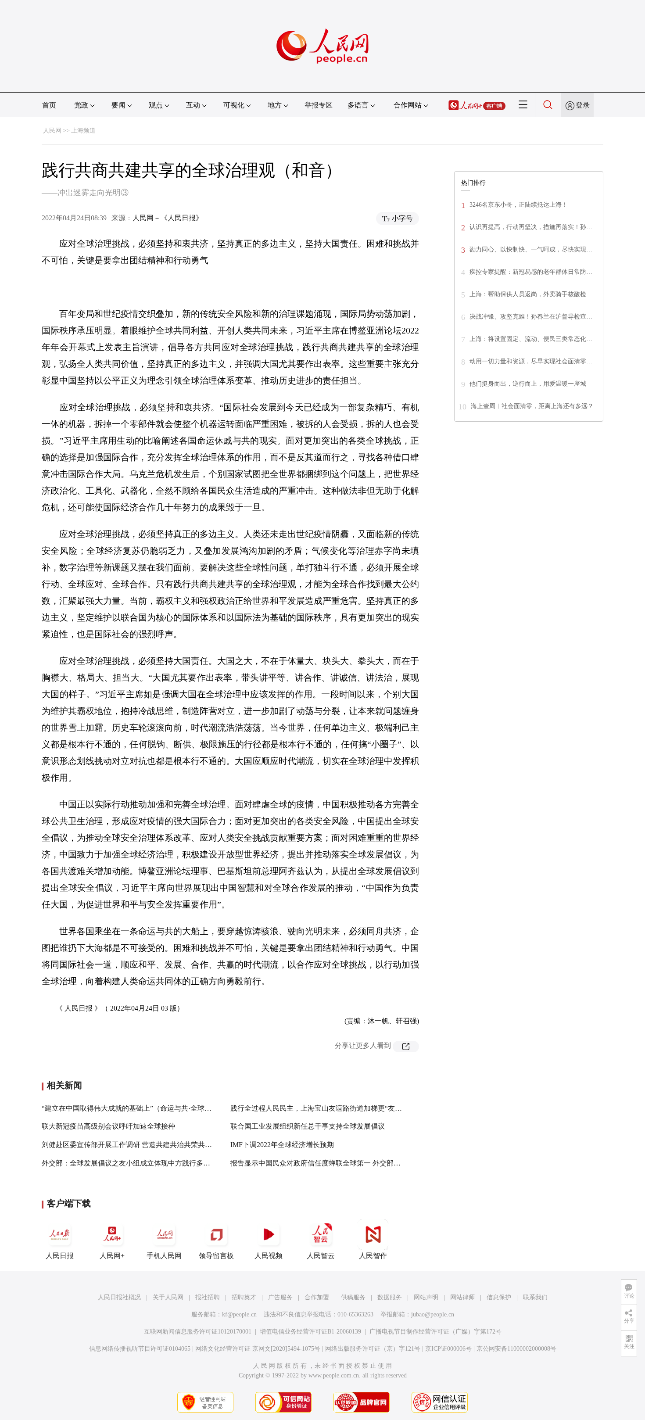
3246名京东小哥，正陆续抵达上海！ (518, 204)
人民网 (52, 130)
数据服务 (389, 1297)
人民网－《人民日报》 (168, 218)
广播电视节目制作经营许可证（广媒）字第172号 (435, 1331)
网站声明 (426, 1297)
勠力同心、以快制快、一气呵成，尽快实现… (530, 249)
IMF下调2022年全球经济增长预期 (282, 1144)
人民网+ (112, 1255)
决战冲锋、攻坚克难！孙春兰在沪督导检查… (530, 316)
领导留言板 (216, 1255)
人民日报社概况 (119, 1297)
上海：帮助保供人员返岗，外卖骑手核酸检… (530, 294)
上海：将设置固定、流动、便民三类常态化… (530, 339)
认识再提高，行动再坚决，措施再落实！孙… (530, 227)
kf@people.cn (239, 1314)
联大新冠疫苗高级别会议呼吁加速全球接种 (108, 1126)
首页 (49, 105)
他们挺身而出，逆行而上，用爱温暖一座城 (527, 383)
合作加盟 (317, 1297)
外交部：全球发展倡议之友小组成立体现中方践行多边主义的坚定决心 (150, 1163)
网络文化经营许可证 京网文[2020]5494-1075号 (257, 1348)
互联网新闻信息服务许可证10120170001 (197, 1331)
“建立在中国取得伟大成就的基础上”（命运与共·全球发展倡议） (141, 1108)
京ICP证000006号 (448, 1348)
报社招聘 (207, 1297)
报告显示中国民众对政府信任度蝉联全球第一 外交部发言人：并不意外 (340, 1163)
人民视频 (268, 1255)
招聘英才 (244, 1297)
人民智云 (321, 1255)
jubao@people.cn (432, 1314)
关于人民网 (168, 1297)
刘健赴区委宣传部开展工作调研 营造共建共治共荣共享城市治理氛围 (148, 1144)
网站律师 (462, 1297)
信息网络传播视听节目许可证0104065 (139, 1348)
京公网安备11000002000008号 (516, 1348)
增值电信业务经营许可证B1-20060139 (310, 1331)
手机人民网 (164, 1255)
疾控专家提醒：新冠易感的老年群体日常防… (530, 272)
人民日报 (60, 1255)
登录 (583, 105)
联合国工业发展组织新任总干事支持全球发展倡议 (307, 1126)
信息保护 (499, 1297)
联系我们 (535, 1297)
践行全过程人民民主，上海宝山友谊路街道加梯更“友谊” (317, 1108)
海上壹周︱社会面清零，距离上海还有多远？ (532, 406)
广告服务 (280, 1297)
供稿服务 (353, 1297)
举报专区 (319, 105)
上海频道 (83, 130)
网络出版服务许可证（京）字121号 (372, 1348)
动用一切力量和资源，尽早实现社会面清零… (530, 361)
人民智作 (373, 1255)
